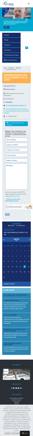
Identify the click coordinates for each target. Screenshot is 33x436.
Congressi (7, 50)
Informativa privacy (12, 201)
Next (26, 19)
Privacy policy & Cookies (16, 398)
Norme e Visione (16, 400)
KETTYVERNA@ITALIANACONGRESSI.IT (16, 105)
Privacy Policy (15, 196)
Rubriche (7, 45)
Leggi (5, 27)
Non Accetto (15, 433)
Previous (6, 19)
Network (16, 403)
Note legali (16, 402)
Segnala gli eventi (9, 284)
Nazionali (18, 68)
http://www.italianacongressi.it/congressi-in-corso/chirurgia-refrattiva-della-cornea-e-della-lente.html (16, 111)
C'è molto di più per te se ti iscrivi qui (15, 124)
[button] (26, 48)
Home (5, 68)
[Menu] (29, 3)
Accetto (7, 433)
